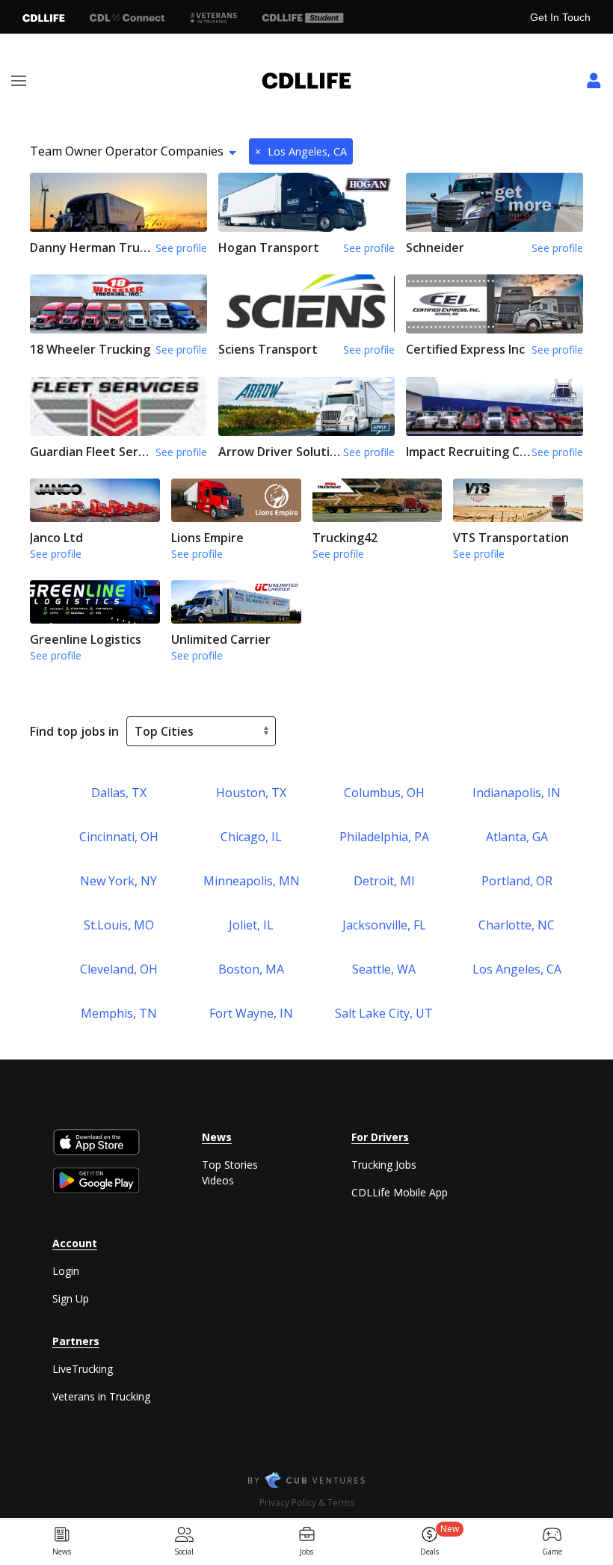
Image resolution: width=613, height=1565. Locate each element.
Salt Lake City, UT (384, 1013)
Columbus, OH (384, 792)
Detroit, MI (384, 881)
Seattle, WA (384, 969)
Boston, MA (251, 969)
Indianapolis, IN (516, 792)
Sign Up (70, 1298)
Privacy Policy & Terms (306, 1502)
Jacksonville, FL (384, 925)
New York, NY (118, 881)
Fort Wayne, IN (251, 1013)
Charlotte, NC (516, 925)
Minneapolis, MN (251, 881)
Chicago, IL (251, 836)
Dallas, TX (119, 792)
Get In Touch (560, 17)
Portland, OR (516, 881)
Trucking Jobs (383, 1164)
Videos (218, 1180)
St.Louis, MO (119, 925)
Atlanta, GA (517, 836)
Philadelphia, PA (384, 836)
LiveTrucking (82, 1369)
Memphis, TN (119, 1013)
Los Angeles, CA (301, 151)
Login (65, 1271)
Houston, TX (251, 792)
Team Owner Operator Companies (127, 151)
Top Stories (230, 1164)
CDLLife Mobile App (399, 1192)
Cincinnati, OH (118, 836)
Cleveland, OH (119, 969)
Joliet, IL (251, 925)
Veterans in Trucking (101, 1396)
